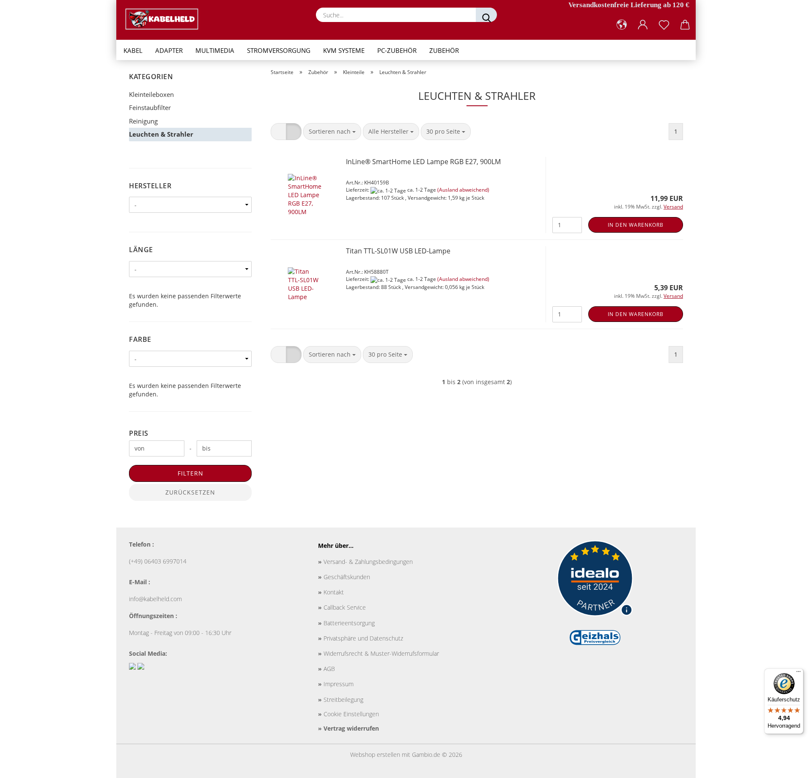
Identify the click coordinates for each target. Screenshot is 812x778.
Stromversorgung (278, 50)
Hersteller (150, 185)
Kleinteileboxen (151, 94)
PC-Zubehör (397, 50)
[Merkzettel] (664, 25)
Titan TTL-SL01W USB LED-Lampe (398, 251)
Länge (141, 249)
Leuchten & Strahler (161, 134)
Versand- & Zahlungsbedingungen (365, 562)
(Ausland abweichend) (463, 189)
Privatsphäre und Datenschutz (360, 638)
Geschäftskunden (344, 577)
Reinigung (143, 121)
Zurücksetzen (190, 492)
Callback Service (342, 607)
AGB (326, 669)
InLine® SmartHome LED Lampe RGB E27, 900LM (423, 161)
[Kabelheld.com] (165, 19)
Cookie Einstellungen (348, 714)
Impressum (336, 684)
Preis (138, 433)
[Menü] (798, 673)
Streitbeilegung (340, 700)
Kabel (133, 50)
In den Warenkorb (636, 224)
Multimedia (214, 50)
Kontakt (331, 592)
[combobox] (332, 131)
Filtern (190, 473)
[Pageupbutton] (788, 765)
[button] (621, 25)
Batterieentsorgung (346, 623)
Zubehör (444, 50)
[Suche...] (486, 15)
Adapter (169, 50)
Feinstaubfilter (150, 107)
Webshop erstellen (375, 755)
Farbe (140, 339)
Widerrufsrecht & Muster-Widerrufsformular (378, 653)
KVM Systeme (344, 50)
